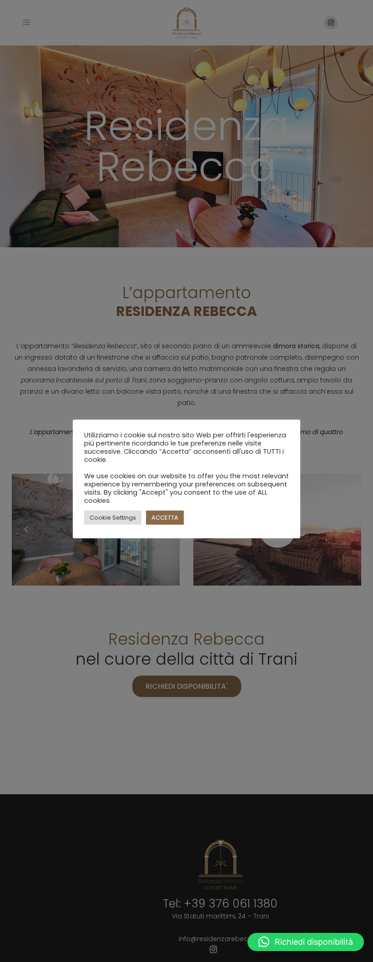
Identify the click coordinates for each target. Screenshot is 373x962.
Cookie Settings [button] (113, 517)
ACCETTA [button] (164, 517)
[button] (305, 942)
